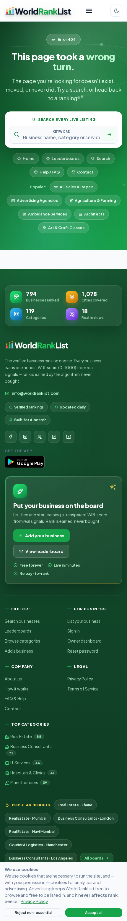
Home (29, 158)
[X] (39, 437)
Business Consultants (30, 749)
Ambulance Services (47, 214)
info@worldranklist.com (35, 393)
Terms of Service (83, 688)
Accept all (93, 912)
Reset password (82, 651)
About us (13, 678)
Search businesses (22, 621)
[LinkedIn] (54, 437)
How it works (16, 688)
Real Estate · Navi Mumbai (32, 831)
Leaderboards (65, 158)
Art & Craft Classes (66, 227)
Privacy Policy (80, 678)
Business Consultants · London (86, 818)
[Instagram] (25, 437)
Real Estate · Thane (75, 804)
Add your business (44, 535)
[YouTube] (68, 437)
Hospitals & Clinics (32, 772)
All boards (93, 858)
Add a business (19, 651)
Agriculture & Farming (95, 200)
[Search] (109, 135)
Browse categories (22, 640)
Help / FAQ (50, 172)
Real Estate (25, 736)
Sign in (73, 630)
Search (103, 158)
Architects (94, 214)
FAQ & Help (15, 698)
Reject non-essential (33, 912)
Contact (85, 172)
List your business (83, 621)
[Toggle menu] (89, 10)
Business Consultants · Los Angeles (41, 858)
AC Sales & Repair (76, 186)
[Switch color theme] (116, 11)
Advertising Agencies (37, 200)
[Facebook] (11, 437)
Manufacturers (28, 782)
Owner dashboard (84, 640)
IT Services (25, 762)
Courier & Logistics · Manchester (38, 844)
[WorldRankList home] (38, 11)
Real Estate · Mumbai (27, 818)
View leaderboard (44, 551)
